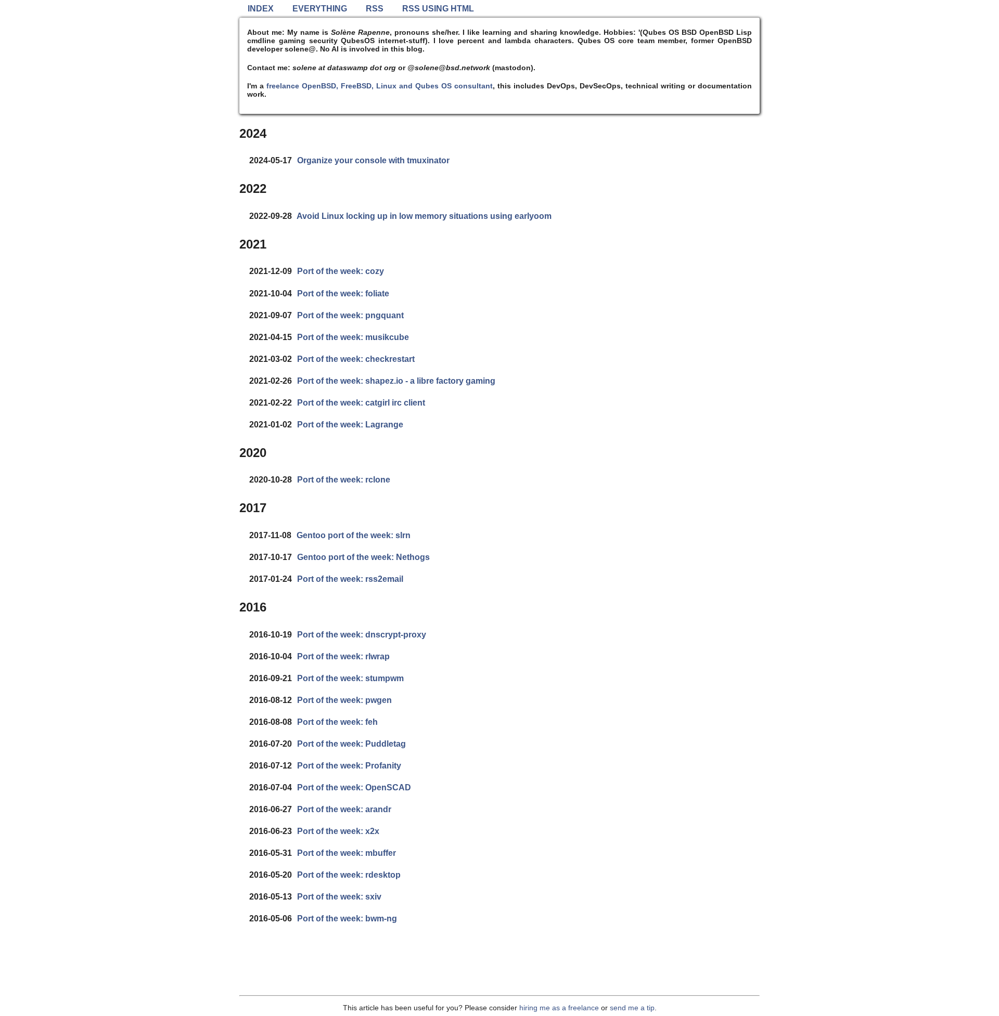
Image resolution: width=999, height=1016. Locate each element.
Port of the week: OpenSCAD (354, 787)
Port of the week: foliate (343, 293)
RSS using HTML (438, 8)
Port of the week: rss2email (350, 579)
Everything (319, 8)
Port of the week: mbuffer (346, 853)
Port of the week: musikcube (353, 337)
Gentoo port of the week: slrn (354, 535)
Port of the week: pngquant (350, 315)
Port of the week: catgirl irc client (361, 402)
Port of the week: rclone (343, 479)
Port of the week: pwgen (344, 700)
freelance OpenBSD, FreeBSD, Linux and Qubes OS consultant (379, 86)
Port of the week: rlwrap (343, 656)
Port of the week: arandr (344, 809)
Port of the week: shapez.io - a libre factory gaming (396, 380)
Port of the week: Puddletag (351, 743)
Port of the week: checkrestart (356, 359)
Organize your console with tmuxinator (373, 160)
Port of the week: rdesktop (349, 874)
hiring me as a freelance (559, 1008)
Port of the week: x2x (338, 831)
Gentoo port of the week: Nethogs (363, 557)
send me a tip (632, 1008)
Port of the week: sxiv (339, 896)
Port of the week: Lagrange (350, 424)
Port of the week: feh (337, 722)
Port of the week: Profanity (349, 765)
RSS (374, 8)
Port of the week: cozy (340, 271)
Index (261, 8)
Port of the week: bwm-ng (347, 918)
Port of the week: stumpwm (350, 678)
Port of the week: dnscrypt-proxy (361, 634)
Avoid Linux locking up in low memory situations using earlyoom (424, 216)
